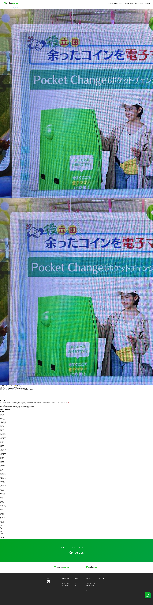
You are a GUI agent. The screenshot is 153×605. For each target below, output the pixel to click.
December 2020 (3, 485)
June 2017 (2, 521)
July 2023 (1, 455)
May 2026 (2, 415)
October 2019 (2, 497)
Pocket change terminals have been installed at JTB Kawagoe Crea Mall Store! (14, 403)
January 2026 (2, 419)
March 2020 (2, 492)
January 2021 (2, 484)
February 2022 (2, 471)
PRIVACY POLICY (88, 578)
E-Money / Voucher (65, 585)
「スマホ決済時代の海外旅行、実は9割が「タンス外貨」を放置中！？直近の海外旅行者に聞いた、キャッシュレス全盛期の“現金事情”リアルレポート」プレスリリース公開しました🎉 (34, 402)
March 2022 (2, 470)
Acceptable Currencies (65, 583)
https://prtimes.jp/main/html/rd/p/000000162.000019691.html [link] (24, 389)
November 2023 (3, 450)
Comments (2, 537)
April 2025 (2, 429)
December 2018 (3, 506)
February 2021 (2, 482)
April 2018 (2, 513)
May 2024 (2, 442)
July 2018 (1, 510)
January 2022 (2, 473)
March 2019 (2, 502)
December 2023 (3, 449)
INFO (1, 527)
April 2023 (2, 459)
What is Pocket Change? (65, 578)
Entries (2, 536)
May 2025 (2, 427)
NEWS (1, 531)
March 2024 (2, 445)
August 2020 (2, 488)
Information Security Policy (90, 583)
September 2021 (3, 478)
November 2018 (3, 508)
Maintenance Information (90, 585)
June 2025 (2, 426)
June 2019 (2, 500)
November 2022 (3, 463)
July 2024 (1, 439)
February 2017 (2, 524)
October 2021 (2, 477)
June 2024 (2, 441)
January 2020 (2, 494)
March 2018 (2, 514)
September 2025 (3, 422)
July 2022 (1, 466)
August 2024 (2, 438)
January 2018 (2, 517)
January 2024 (2, 447)
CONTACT (76, 585)
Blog (86, 590)
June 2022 (2, 467)
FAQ (75, 583)
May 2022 (2, 469)
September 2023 (3, 453)
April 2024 (2, 443)
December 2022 (3, 462)
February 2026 (2, 418)
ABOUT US (76, 578)
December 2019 (3, 496)
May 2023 (2, 458)
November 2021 (3, 476)
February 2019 (2, 504)
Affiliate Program (88, 587)
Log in (1, 534)
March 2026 (2, 417)
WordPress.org (2, 538)
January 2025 (2, 433)
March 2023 (2, 461)
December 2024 (3, 434)
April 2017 (2, 522)
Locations (63, 580)
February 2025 (2, 431)
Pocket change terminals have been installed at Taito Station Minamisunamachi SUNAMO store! (17, 406)
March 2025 (2, 430)
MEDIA (1, 530)
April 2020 (2, 490)
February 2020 (2, 493)
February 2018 (2, 516)
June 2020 (2, 489)
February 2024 (2, 446)
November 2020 (3, 486)
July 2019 (1, 498)
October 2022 (2, 465)
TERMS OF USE (88, 580)
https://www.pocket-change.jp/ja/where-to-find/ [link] (18, 388)
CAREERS (76, 587)
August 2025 (2, 423)
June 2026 (2, 414)
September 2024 (3, 437)
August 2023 (2, 454)
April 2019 (2, 501)
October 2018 (2, 509)
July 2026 (1, 413)
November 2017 (3, 518)
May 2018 (2, 512)
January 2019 (2, 505)
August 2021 (2, 480)
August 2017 (2, 520)
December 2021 (3, 474)
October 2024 (2, 435)
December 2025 (3, 421)
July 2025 (1, 425)
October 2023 (2, 451)
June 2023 (2, 457)
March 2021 (2, 481)
